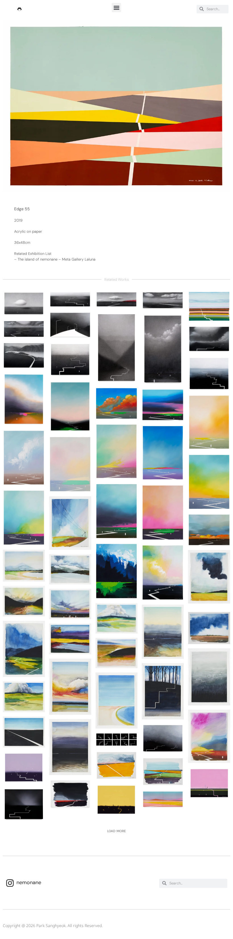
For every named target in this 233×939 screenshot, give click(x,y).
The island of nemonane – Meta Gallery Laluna (56, 259)
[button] (116, 7)
